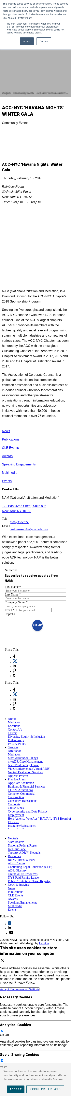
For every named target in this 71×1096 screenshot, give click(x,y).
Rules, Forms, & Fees (21, 859)
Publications (10, 439)
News (6, 431)
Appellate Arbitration (21, 783)
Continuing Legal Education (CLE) (30, 867)
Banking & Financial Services (26, 786)
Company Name (16, 602)
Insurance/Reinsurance (22, 825)
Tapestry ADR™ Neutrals (24, 852)
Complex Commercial (21, 793)
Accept (15, 1089)
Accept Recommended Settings (19, 989)
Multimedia (9, 472)
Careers (12, 733)
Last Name (13, 594)
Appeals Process (18, 775)
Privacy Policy (17, 743)
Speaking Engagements (19, 464)
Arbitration (14, 751)
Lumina (44, 943)
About (12, 718)
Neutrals (13, 838)
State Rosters (16, 842)
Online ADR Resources (22, 874)
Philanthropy (16, 740)
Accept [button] (27, 41)
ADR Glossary (17, 870)
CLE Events (10, 447)
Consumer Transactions (22, 800)
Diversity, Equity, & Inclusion (26, 736)
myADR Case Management (25, 761)
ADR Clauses (16, 863)
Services (13, 747)
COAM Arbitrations (20, 790)
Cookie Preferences (45, 1089)
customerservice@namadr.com (29, 529)
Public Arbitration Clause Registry (29, 881)
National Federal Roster (22, 845)
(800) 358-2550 (19, 522)
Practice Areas (17, 779)
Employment (16, 815)
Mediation (14, 722)
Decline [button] (44, 41)
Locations (14, 726)
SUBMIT (37, 625)
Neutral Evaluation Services (25, 772)
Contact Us (15, 729)
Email (9, 610)
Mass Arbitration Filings (23, 758)
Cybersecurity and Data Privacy (28, 811)
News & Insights (18, 884)
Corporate (14, 804)
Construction (16, 797)
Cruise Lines (16, 808)
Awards (7, 456)
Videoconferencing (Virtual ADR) (29, 768)
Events (7, 481)
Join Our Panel (17, 849)
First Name (13, 586)
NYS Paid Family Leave (23, 765)
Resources (14, 856)
